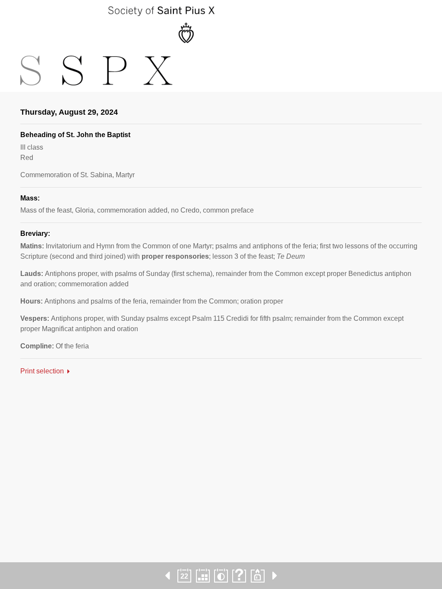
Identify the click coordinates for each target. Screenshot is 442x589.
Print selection (42, 371)
